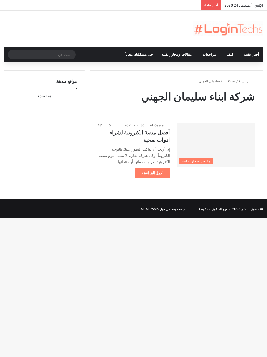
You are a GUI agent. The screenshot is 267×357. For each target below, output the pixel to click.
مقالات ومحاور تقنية (176, 54)
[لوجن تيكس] (228, 28)
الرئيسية (245, 81)
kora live (44, 96)
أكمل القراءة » (152, 173)
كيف (230, 54)
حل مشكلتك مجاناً (139, 54)
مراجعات (209, 54)
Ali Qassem (158, 125)
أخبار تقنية (251, 54)
